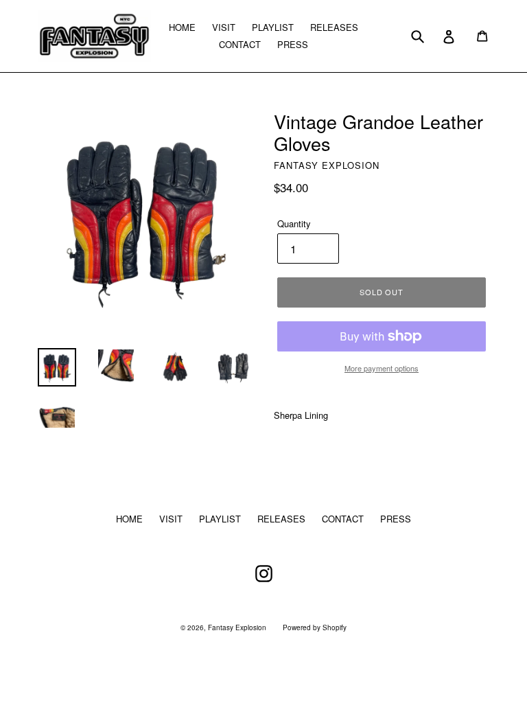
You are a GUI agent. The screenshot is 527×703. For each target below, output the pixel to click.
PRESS (292, 44)
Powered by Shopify (315, 627)
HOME (182, 27)
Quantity (294, 223)
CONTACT (240, 44)
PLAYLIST (273, 27)
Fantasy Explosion (237, 627)
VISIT (223, 27)
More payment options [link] (381, 367)
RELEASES (334, 27)
